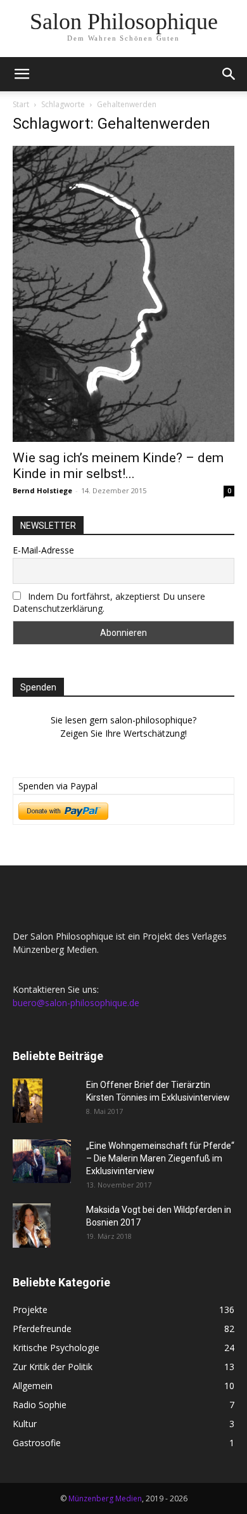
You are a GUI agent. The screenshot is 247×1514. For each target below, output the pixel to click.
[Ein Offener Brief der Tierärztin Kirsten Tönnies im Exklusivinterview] (27, 1100)
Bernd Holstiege (42, 490)
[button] (21, 74)
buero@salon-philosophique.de (76, 1003)
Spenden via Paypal (58, 786)
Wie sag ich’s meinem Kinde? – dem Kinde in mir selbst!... (118, 465)
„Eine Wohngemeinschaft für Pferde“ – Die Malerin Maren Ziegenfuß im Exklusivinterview (160, 1158)
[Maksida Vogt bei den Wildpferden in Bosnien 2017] (32, 1225)
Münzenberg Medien (105, 1498)
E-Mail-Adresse (43, 550)
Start (21, 104)
